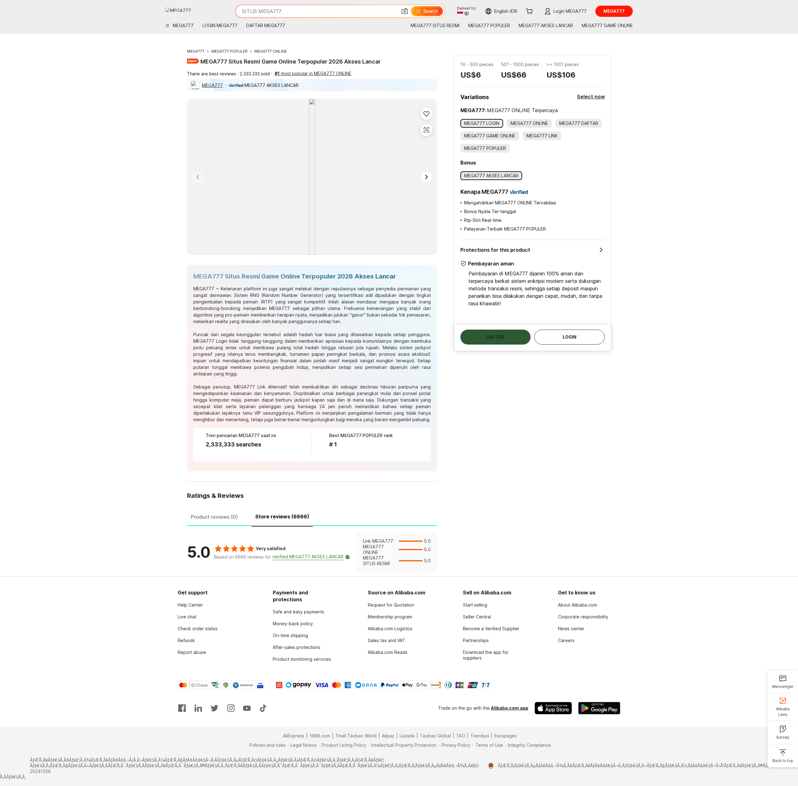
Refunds (186, 640)
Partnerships (476, 640)
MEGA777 (195, 51)
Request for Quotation (391, 604)
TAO (460, 735)
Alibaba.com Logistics (390, 628)
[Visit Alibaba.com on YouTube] (247, 708)
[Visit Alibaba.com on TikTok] (263, 708)
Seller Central (477, 616)
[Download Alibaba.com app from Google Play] (599, 708)
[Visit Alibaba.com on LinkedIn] (198, 708)
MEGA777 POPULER (229, 51)
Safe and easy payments (298, 611)
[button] (404, 11)
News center (571, 628)
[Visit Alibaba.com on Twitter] (214, 708)
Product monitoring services (302, 659)
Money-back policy (293, 623)
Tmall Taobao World (356, 735)
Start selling (475, 604)
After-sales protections (296, 647)
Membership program (390, 616)
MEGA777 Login (210, 341)
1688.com (320, 735)
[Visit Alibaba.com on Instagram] (230, 708)
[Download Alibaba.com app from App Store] (553, 708)
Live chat (187, 616)
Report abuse (192, 652)
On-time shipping (290, 635)
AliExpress (293, 735)
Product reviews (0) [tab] (214, 517)
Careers (566, 640)
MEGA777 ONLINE (270, 51)
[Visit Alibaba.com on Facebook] (182, 708)
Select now (591, 96)
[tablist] (312, 516)
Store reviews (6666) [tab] (282, 516)
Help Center (190, 604)
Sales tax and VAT (386, 640)
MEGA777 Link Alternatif (260, 386)
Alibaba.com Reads (387, 652)
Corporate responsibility (583, 616)
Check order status (198, 628)
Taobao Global (435, 735)
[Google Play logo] (178, 10)
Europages (505, 735)
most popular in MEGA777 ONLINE (313, 73)
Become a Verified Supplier (491, 628)
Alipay (388, 735)
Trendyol (479, 735)
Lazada (407, 735)
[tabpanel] (312, 552)
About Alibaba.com (577, 604)
